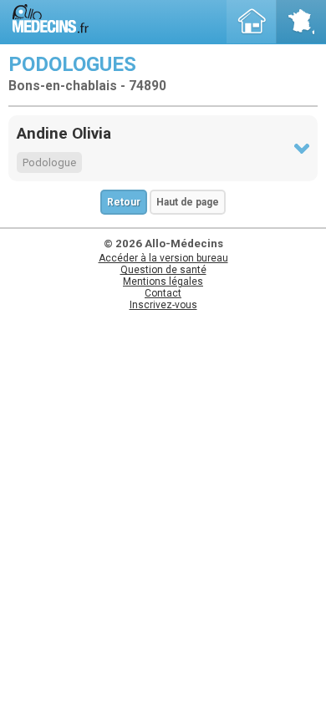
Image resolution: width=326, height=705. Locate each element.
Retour (123, 202)
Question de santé (163, 270)
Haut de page (187, 202)
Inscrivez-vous (163, 305)
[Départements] (301, 21)
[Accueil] (252, 21)
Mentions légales (163, 281)
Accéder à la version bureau (163, 258)
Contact (163, 293)
